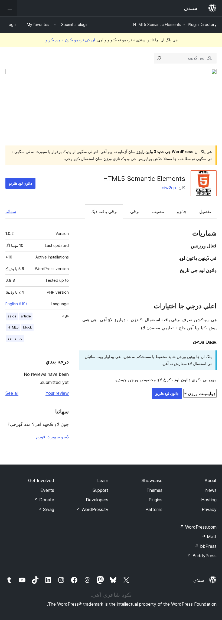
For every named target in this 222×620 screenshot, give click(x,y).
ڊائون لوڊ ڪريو (20, 183)
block (27, 327)
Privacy (209, 509)
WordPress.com (198, 527)
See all (11, 393)
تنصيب (158, 211)
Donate (44, 499)
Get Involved (41, 480)
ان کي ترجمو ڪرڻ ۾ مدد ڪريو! (69, 40)
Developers (97, 499)
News (211, 490)
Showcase (152, 480)
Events (47, 490)
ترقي (134, 211)
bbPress (206, 546)
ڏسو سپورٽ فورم (52, 436)
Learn (102, 480)
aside (12, 316)
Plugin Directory (202, 24)
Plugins (155, 499)
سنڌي (198, 580)
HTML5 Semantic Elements (144, 179)
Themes (154, 490)
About (211, 480)
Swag (46, 509)
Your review (57, 393)
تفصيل (205, 211)
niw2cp (169, 187)
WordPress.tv (92, 509)
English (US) (16, 303)
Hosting (209, 499)
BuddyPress (202, 555)
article (26, 316)
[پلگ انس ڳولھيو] (159, 58)
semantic (15, 338)
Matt (209, 536)
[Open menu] (8, 8)
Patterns (153, 509)
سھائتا (10, 211)
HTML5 (13, 327)
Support (100, 490)
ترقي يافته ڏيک (103, 211)
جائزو (182, 211)
